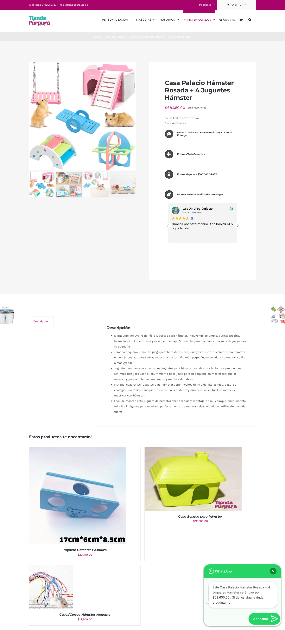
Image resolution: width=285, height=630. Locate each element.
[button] (249, 18)
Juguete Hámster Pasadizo (85, 550)
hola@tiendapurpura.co (74, 4)
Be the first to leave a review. (182, 117)
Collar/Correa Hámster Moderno (84, 614)
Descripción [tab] (41, 321)
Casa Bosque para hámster (200, 516)
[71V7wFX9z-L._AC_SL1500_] (82, 116)
